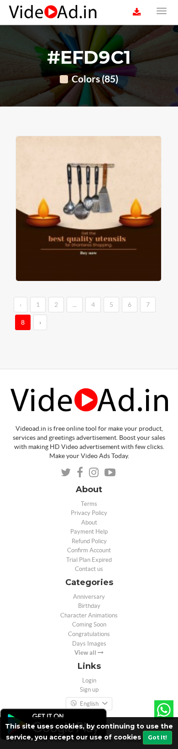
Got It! (157, 737)
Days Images (89, 643)
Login (89, 680)
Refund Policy (89, 541)
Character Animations (89, 615)
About (89, 522)
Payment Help (89, 531)
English (89, 703)
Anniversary (89, 596)
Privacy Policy (89, 513)
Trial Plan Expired (89, 559)
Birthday (89, 605)
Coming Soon (89, 624)
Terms (89, 503)
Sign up (89, 689)
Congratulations (89, 634)
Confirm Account (89, 550)
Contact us (89, 569)
